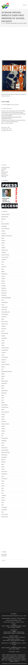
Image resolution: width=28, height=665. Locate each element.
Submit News (3, 176)
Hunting (2, 340)
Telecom (3, 497)
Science (2, 466)
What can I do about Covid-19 (7, 123)
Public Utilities (4, 457)
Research (3, 459)
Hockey (2, 331)
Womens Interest (4, 516)
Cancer (2, 245)
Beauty (2, 238)
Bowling (24, 647)
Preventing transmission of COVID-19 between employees (12, 112)
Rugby (2, 464)
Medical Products (4, 381)
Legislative (3, 362)
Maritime (3, 373)
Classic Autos (13, 618)
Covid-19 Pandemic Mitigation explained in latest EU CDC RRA (13, 114)
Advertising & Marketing (13, 620)
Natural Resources (4, 407)
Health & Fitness (4, 321)
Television (3, 500)
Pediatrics (3, 431)
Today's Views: (4, 127)
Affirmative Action (4, 216)
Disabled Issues (4, 273)
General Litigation (4, 314)
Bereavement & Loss (21, 654)
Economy (3, 276)
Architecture (13, 633)
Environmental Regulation (6, 297)
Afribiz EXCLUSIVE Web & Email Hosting (19, 663)
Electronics (16, 661)
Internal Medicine (4, 350)
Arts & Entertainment (5, 228)
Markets (2, 376)
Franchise (24, 658)
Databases (11, 661)
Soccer (2, 476)
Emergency (3, 285)
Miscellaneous (4, 392)
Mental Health (4, 383)
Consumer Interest (4, 257)
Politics (2, 442)
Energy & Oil (3, 290)
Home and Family (4, 333)
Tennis (2, 502)
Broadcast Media (4, 172)
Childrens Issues (4, 250)
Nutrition (3, 419)
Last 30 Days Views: (5, 130)
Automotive (3, 233)
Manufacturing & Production (6, 371)
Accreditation (3, 169)
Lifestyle (3, 366)
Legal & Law (3, 359)
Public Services (4, 454)
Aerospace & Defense (5, 214)
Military (2, 385)
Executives (15, 658)
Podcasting (18, 639)
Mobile (2, 395)
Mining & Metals (4, 390)
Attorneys (3, 654)
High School (3, 328)
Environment (3, 295)
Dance (2, 269)
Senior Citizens (4, 471)
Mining (2, 388)
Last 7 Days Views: (5, 128)
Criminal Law (3, 266)
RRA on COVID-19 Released (6, 115)
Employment (3, 288)
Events (2, 300)
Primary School (4, 447)
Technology (3, 495)
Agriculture (3, 219)
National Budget (4, 404)
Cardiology (13, 627)
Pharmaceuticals (4, 438)
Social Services (4, 478)
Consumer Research (21, 656)
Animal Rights (4, 226)
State (2, 488)
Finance (2, 304)
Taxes (2, 492)
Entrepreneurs (4, 292)
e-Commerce (17, 657)
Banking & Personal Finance (6, 235)
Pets (2, 435)
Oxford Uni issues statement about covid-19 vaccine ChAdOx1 (13, 110)
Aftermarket (8, 618)
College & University (5, 254)
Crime (2, 264)
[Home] (1, 23)
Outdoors (3, 426)
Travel (2, 512)
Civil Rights (3, 252)
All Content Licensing (5, 167)
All (1, 221)
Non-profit (3, 414)
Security (3, 469)
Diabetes (3, 271)
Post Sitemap (4, 554)
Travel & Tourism (4, 514)
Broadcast (3, 240)
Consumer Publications (21, 618)
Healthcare (3, 326)
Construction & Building (20, 633)
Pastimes (3, 428)
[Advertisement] (14, 45)
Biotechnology (17, 640)
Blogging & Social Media (9, 637)
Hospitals (3, 335)
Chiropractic (18, 627)
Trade (2, 504)
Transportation (4, 507)
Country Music (16, 615)
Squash (2, 485)
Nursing (2, 416)
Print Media (3, 173)
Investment (3, 352)
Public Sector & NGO (5, 452)
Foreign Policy (4, 309)
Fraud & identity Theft (5, 312)
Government (3, 316)
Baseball (3, 647)
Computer (17, 651)
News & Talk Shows (5, 412)
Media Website (13, 613)
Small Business (4, 473)
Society (2, 481)
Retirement (3, 462)
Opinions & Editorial (5, 423)
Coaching (7, 656)
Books (20, 620)
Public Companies (4, 450)
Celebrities (3, 247)
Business (3, 242)
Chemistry (22, 640)
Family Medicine (4, 302)
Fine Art (25, 615)
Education (3, 278)
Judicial (2, 354)
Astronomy (8, 640)
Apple (14, 651)
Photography (3, 440)
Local (2, 369)
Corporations (3, 259)
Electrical (3, 283)
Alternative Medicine (5, 223)
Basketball (8, 647)
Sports (2, 483)
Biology (12, 640)
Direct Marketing (11, 657)
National (2, 402)
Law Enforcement (4, 357)
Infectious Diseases (5, 347)
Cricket (2, 261)
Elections (3, 281)
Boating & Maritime (18, 647)
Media (2, 170)
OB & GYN (3, 421)
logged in (9, 104)
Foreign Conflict (4, 307)
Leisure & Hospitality (5, 364)
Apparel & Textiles (7, 633)
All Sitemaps (3, 555)
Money (2, 397)
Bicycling (12, 647)
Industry (2, 345)
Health (2, 319)
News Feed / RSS (4, 175)
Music (2, 400)
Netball (2, 409)
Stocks (2, 490)
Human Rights (4, 338)
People (2, 433)
